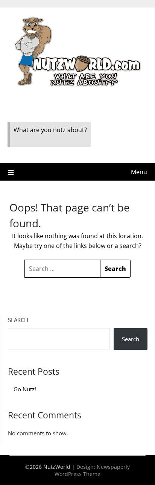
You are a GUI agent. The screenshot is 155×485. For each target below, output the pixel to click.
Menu (139, 172)
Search (18, 320)
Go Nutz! (25, 389)
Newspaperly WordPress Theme (92, 470)
